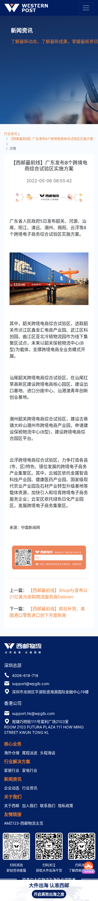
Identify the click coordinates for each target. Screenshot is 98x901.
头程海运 (47, 752)
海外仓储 (11, 752)
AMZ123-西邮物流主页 (23, 823)
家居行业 (11, 770)
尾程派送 (29, 752)
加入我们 (29, 805)
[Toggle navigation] (86, 7)
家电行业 (29, 770)
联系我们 (47, 805)
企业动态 (11, 788)
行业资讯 (11, 134)
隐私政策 (65, 805)
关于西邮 (11, 805)
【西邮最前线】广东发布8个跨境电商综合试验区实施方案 (51, 139)
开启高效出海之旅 (49, 894)
